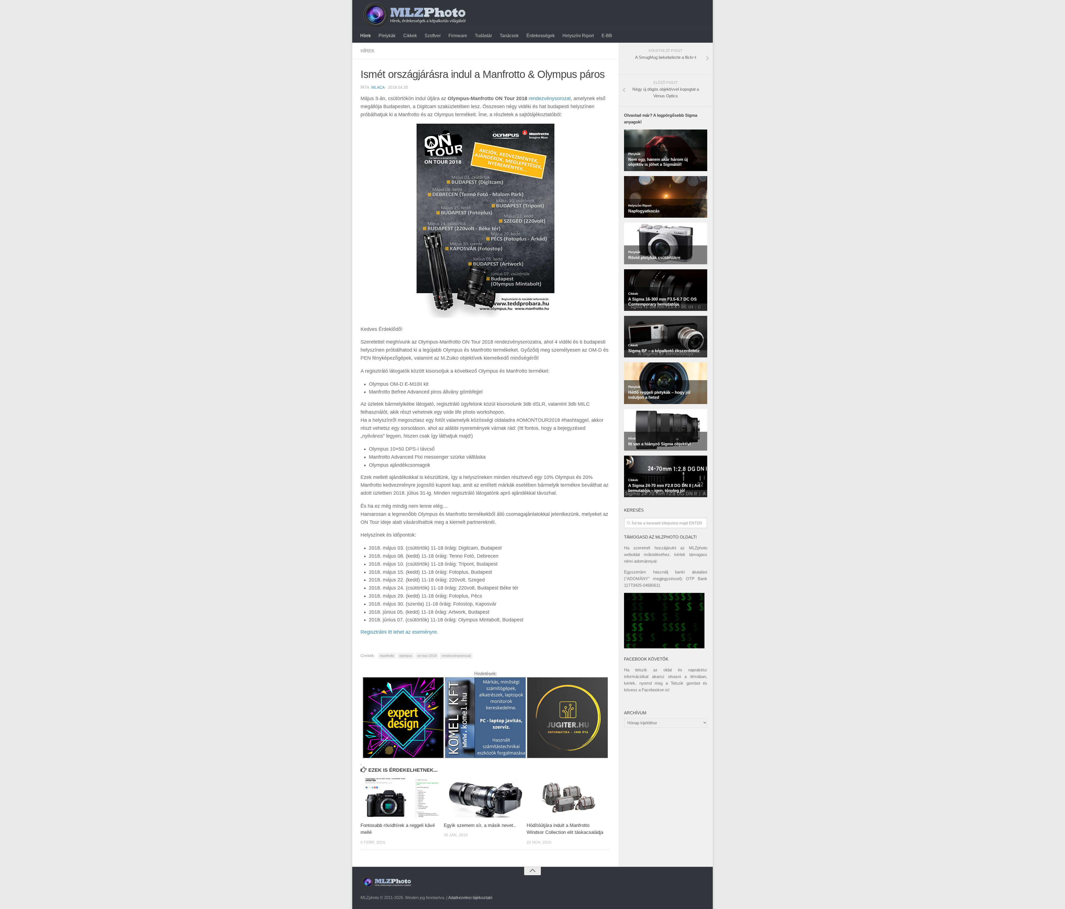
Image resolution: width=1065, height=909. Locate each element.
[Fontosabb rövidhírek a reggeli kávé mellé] (402, 797)
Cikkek (410, 35)
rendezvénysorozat (550, 98)
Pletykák (387, 35)
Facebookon (653, 689)
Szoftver (433, 35)
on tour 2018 (427, 656)
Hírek (365, 35)
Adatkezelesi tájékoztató (470, 897)
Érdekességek (540, 35)
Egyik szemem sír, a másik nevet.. (480, 825)
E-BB (607, 35)
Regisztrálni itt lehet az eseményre (399, 632)
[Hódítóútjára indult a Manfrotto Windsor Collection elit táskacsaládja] (568, 797)
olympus (405, 656)
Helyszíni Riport (578, 35)
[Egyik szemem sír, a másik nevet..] (485, 797)
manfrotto (387, 656)
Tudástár (483, 35)
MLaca (377, 87)
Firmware (457, 35)
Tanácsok (509, 35)
